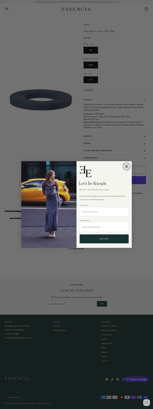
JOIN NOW (104, 239)
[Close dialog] (126, 166)
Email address (85, 220)
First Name (84, 205)
